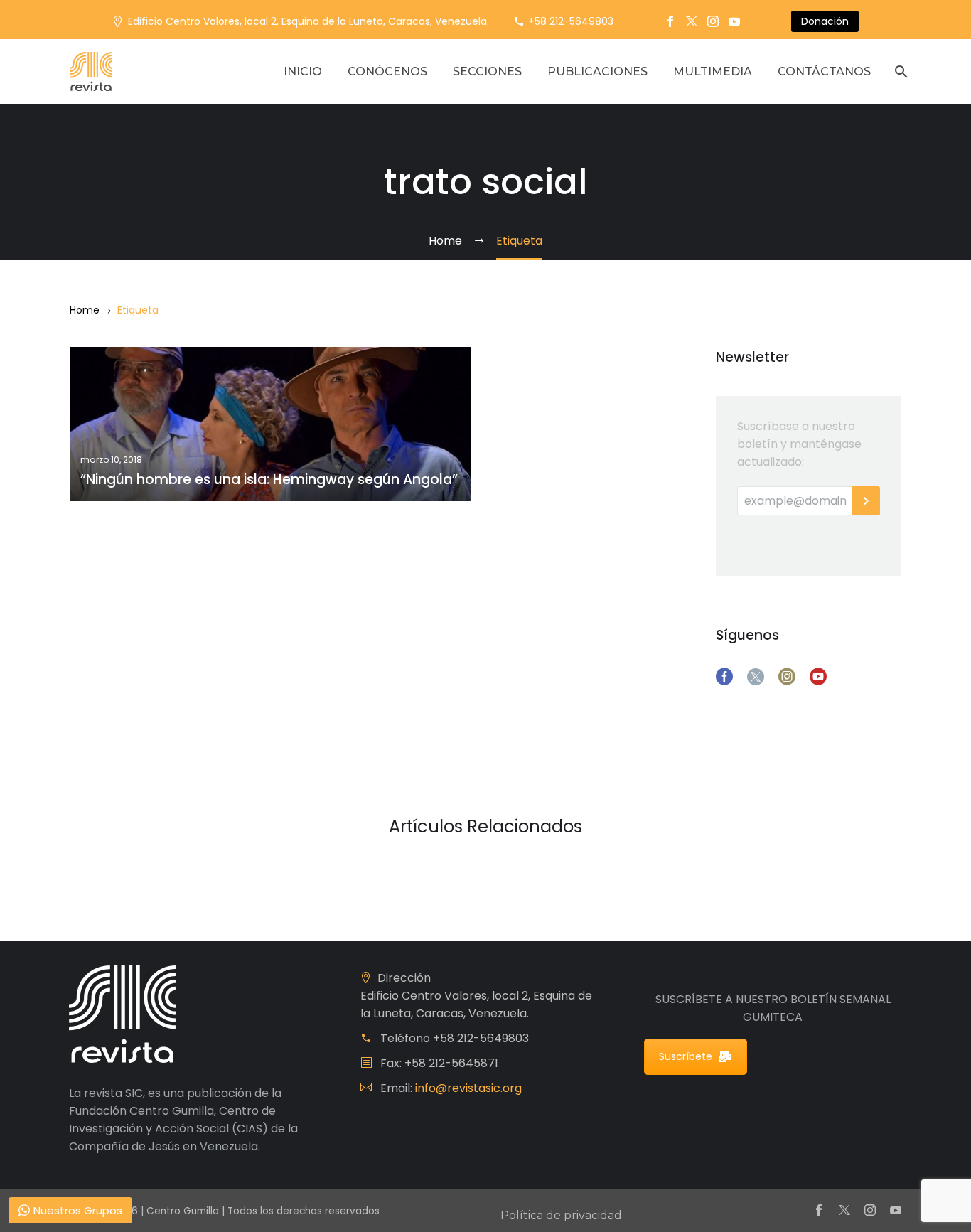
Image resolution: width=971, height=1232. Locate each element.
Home (85, 310)
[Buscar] (899, 71)
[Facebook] (670, 21)
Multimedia (712, 71)
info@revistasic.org (468, 1088)
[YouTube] (734, 21)
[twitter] (755, 676)
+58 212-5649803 (570, 21)
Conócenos (387, 71)
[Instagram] (713, 21)
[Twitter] (691, 21)
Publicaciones (597, 71)
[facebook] (724, 676)
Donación (825, 21)
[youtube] (818, 676)
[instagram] (786, 676)
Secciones (487, 71)
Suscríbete (685, 1056)
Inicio (303, 71)
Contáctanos (824, 71)
